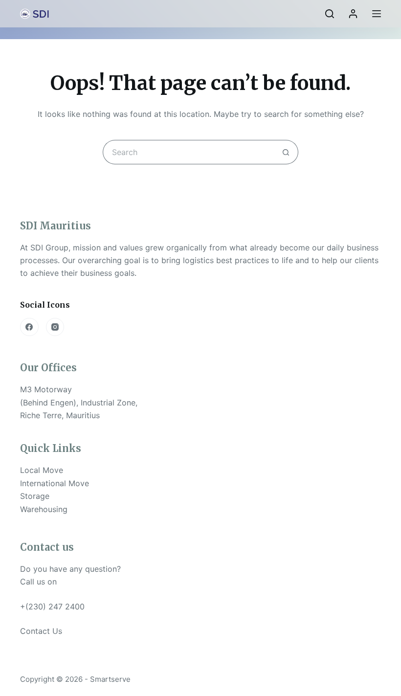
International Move (54, 483)
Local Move (41, 470)
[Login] (353, 13)
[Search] (329, 13)
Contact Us (41, 631)
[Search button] (286, 152)
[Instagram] (55, 327)
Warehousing (43, 509)
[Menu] (376, 13)
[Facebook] (29, 327)
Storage (34, 496)
